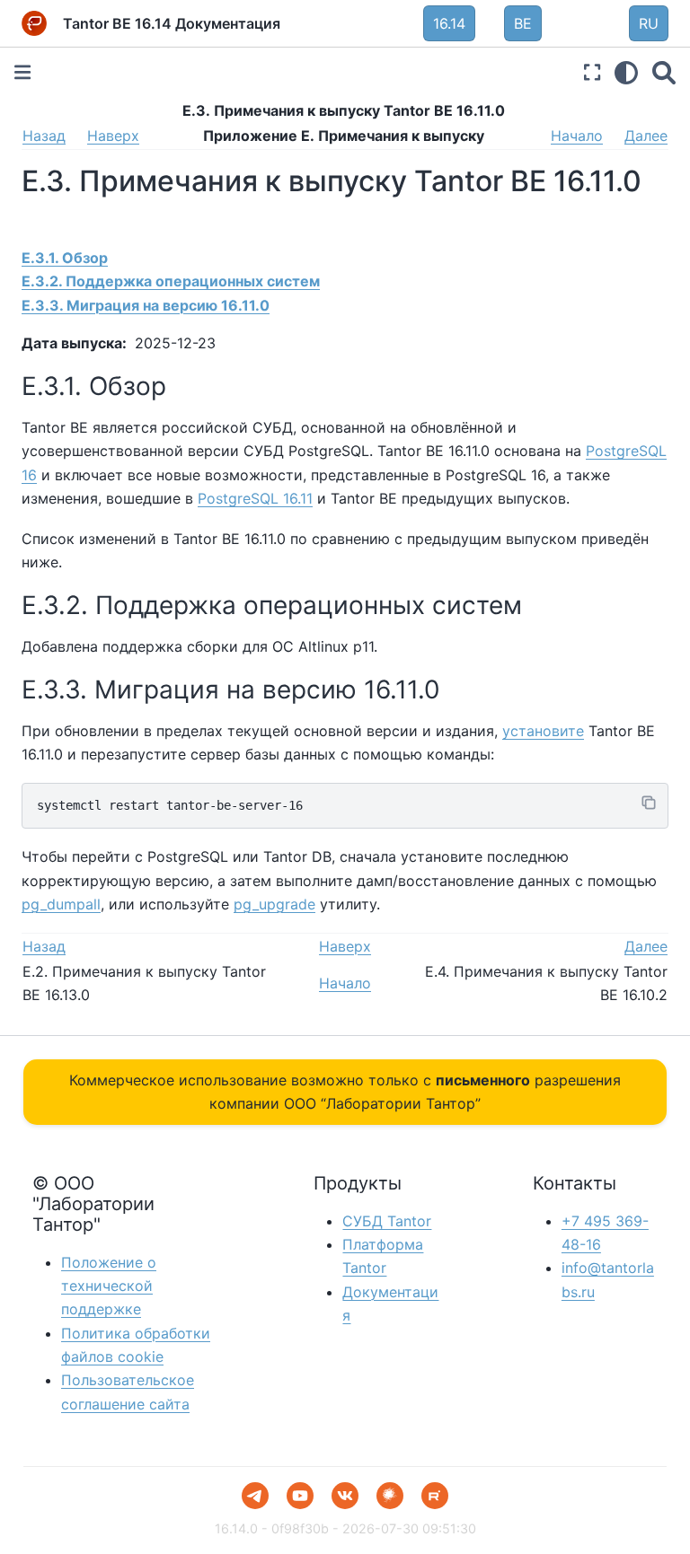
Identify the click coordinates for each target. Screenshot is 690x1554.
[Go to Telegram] (255, 1495)
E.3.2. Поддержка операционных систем (171, 281)
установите (543, 731)
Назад (44, 136)
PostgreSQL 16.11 (255, 498)
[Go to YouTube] (300, 1495)
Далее (646, 136)
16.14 (449, 23)
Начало (577, 136)
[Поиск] (664, 72)
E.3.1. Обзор (65, 258)
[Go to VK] (345, 1495)
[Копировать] (648, 802)
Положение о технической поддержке (108, 1286)
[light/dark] (626, 72)
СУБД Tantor (386, 1221)
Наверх (113, 136)
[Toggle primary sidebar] (22, 72)
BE (523, 23)
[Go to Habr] (389, 1495)
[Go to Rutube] (434, 1495)
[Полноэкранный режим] (592, 72)
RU (649, 23)
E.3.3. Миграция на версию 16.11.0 (146, 305)
